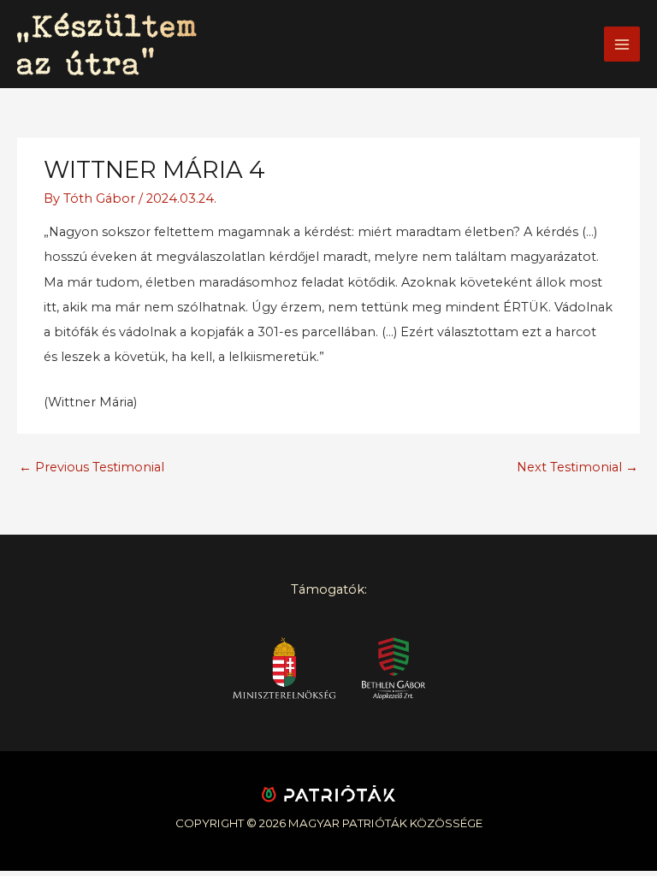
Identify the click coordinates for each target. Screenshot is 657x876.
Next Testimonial (577, 467)
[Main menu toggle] (622, 44)
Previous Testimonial (91, 467)
